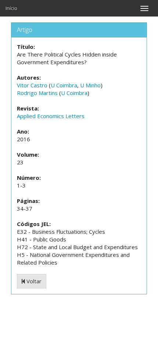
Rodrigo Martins (37, 93)
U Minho (90, 85)
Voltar (33, 281)
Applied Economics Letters (51, 116)
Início (11, 8)
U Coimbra (64, 85)
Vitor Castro (32, 85)
